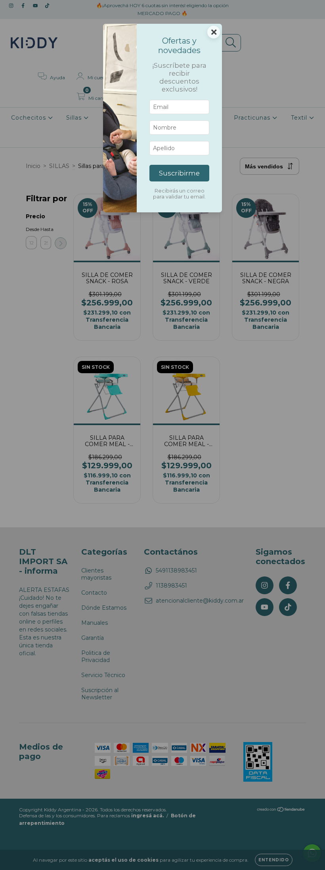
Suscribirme (179, 173)
